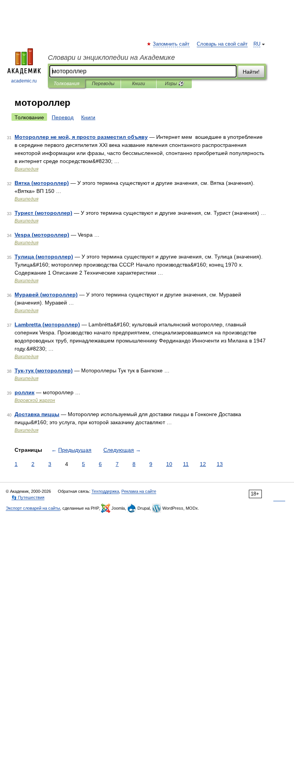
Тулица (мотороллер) (44, 257)
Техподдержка (105, 491)
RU (256, 44)
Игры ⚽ (174, 83)
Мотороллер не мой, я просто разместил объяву (81, 137)
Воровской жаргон (35, 400)
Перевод (63, 117)
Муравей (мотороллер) (46, 294)
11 (186, 464)
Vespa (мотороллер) (42, 235)
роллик (24, 392)
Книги (138, 83)
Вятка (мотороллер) (42, 183)
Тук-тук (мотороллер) (44, 370)
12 (203, 464)
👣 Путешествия (27, 497)
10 (169, 464)
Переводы (103, 83)
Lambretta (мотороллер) (47, 324)
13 (220, 464)
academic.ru (24, 81)
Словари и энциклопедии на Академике (111, 57)
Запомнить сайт (171, 44)
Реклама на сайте (138, 491)
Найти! (251, 72)
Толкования (66, 83)
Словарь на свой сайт (222, 44)
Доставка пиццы (37, 414)
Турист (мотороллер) (43, 213)
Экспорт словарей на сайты (33, 508)
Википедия (26, 169)
